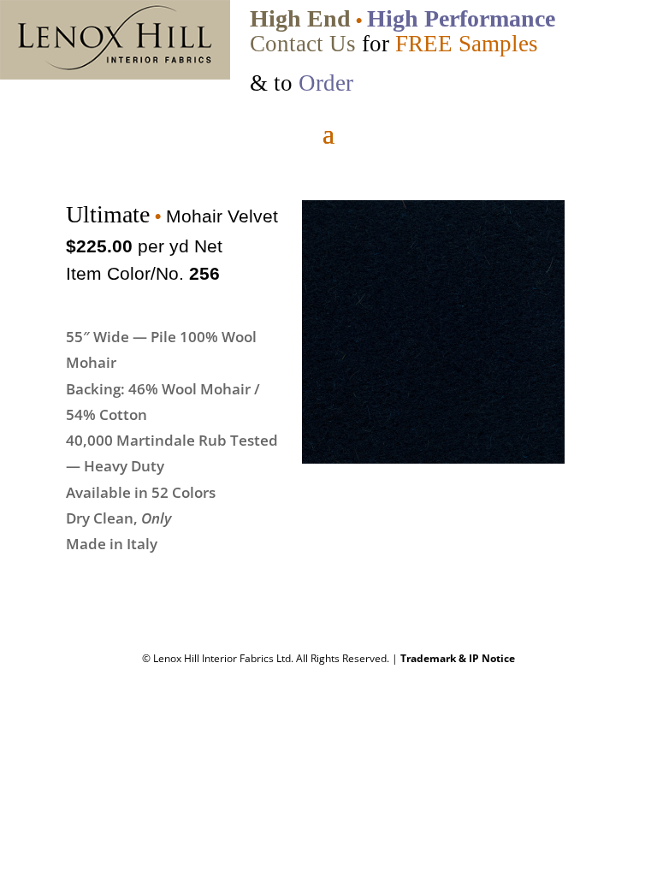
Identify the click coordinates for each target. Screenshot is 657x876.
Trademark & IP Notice (457, 658)
